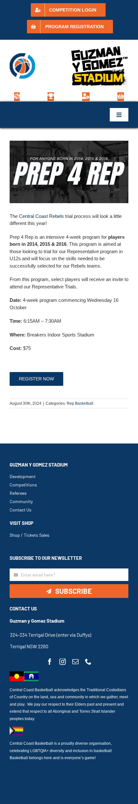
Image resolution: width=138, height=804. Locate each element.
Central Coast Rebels (41, 216)
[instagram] (62, 662)
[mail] (75, 662)
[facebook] (50, 662)
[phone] (88, 662)
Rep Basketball (80, 403)
